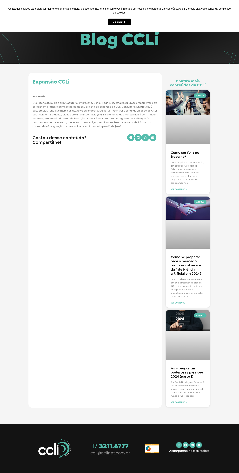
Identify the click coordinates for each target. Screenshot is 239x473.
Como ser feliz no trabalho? (185, 154)
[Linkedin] (192, 445)
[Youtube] (199, 445)
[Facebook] (186, 445)
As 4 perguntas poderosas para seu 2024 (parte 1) (187, 372)
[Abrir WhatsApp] (231, 465)
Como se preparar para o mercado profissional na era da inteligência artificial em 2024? (186, 265)
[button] (130, 137)
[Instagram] (179, 445)
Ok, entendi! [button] (119, 22)
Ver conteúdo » (179, 189)
